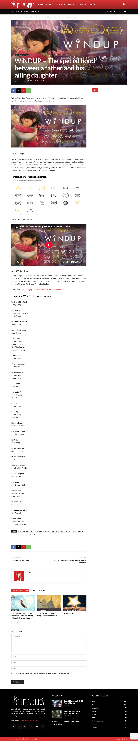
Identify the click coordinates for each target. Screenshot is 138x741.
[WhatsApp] (28, 90)
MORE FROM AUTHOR (39, 590)
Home (40, 4)
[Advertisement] (109, 108)
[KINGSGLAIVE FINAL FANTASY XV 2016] (57, 714)
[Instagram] (110, 11)
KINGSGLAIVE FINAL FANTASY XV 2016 (72, 712)
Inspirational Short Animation (40, 531)
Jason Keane (48, 101)
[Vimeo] (121, 11)
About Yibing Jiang (23, 531)
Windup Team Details (18, 534)
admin (19, 81)
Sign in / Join (35, 11)
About (118, 739)
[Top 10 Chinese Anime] (57, 724)
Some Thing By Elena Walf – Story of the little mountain (42, 290)
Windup (80, 531)
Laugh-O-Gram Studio (20, 560)
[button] (124, 4)
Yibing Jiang (29, 101)
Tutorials (59, 4)
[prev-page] (12, 622)
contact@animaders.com (28, 720)
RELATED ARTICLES (20, 590)
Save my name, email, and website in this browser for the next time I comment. (41, 673)
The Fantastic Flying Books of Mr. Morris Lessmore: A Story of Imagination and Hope (22, 615)
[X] (117, 11)
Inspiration (15, 610)
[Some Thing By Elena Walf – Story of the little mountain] (49, 603)
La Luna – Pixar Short (70, 613)
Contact (124, 739)
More (91, 4)
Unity (74, 531)
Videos (71, 4)
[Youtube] (125, 11)
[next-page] (16, 622)
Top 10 (81, 4)
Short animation (66, 531)
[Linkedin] (114, 11)
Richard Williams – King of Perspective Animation (70, 561)
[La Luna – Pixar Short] (74, 603)
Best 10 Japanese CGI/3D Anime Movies (73, 702)
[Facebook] (107, 11)
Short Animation (28, 17)
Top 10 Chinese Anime (72, 722)
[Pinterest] (23, 90)
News (48, 4)
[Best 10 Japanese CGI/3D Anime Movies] (57, 703)
